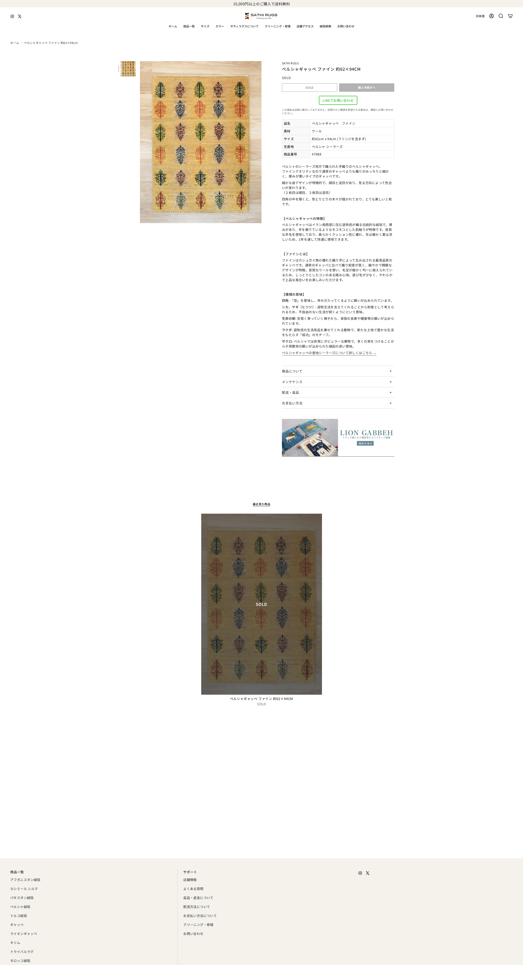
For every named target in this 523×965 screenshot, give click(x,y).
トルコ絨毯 (18, 915)
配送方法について (196, 906)
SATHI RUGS (290, 63)
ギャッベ (17, 924)
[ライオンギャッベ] (338, 438)
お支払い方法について (200, 915)
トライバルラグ (22, 951)
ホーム (14, 43)
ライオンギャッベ (23, 933)
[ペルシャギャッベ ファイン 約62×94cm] (261, 604)
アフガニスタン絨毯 (25, 879)
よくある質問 (193, 888)
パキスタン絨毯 (22, 897)
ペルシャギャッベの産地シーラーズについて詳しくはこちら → (329, 352)
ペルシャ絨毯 (20, 906)
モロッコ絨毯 (20, 960)
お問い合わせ (193, 933)
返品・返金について (198, 897)
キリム (15, 942)
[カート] (510, 15)
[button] (189, 26)
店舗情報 (190, 879)
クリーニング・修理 (198, 924)
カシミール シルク (24, 888)
